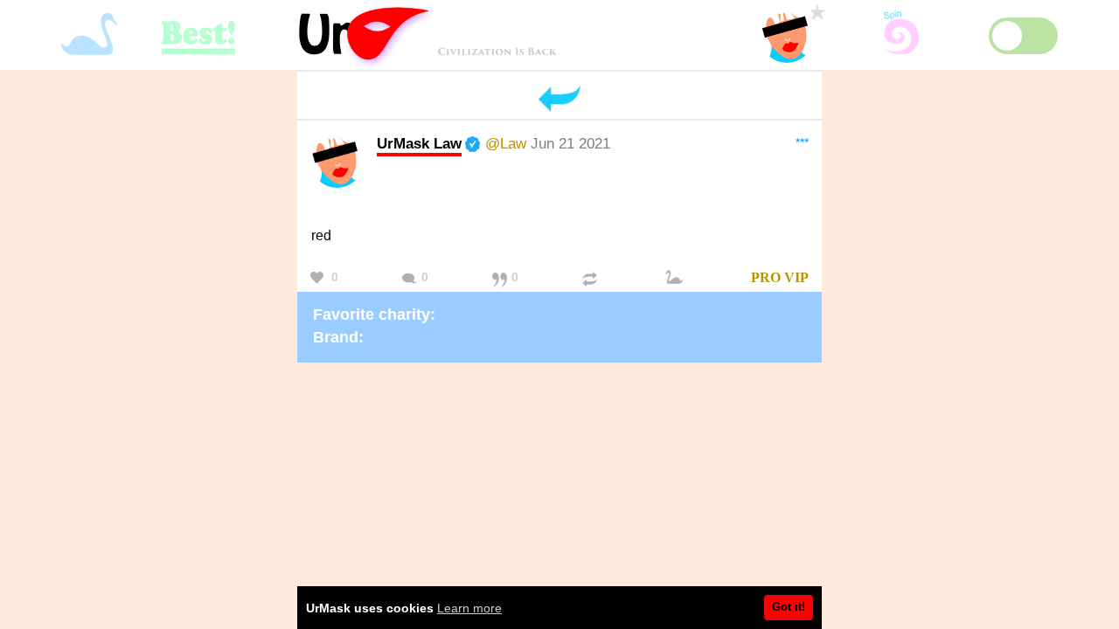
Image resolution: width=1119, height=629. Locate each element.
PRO (766, 277)
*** (802, 142)
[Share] (591, 278)
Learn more (469, 608)
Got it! (788, 606)
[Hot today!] (676, 278)
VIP (796, 277)
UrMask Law (419, 143)
